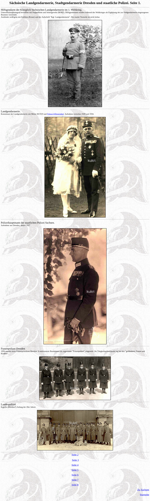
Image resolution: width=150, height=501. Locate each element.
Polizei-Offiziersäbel (55, 114)
